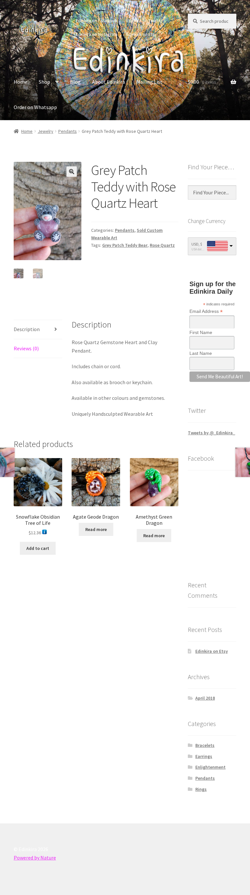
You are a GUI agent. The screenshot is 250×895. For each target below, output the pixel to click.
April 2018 (205, 698)
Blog (75, 81)
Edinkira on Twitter (144, 20)
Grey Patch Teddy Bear (124, 245)
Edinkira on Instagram (97, 34)
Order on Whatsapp (35, 107)
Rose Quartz (162, 245)
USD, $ (196, 244)
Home (20, 81)
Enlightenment (210, 767)
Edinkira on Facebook (97, 20)
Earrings (203, 756)
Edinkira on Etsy (141, 34)
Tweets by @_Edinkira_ (211, 433)
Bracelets (205, 745)
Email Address (206, 311)
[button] (71, 171)
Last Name (200, 353)
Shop (44, 81)
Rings (201, 789)
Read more (96, 529)
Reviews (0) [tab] (26, 348)
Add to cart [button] (37, 548)
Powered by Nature (35, 857)
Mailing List (149, 81)
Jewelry (45, 131)
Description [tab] (27, 329)
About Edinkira (108, 81)
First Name (200, 332)
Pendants (67, 131)
